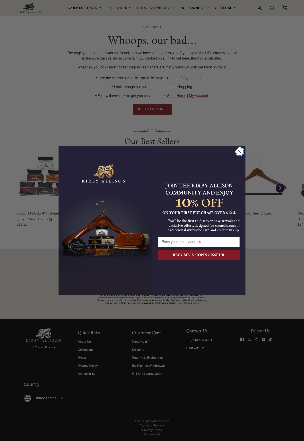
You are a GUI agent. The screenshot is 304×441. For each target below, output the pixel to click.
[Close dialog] (240, 152)
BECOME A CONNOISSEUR (199, 255)
